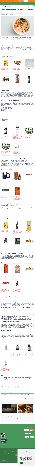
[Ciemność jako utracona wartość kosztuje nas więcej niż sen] (9, 408)
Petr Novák (3, 413)
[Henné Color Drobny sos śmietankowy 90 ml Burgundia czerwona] (5, 240)
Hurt (1, 429)
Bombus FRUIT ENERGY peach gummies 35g (5, 69)
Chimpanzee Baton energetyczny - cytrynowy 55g (28, 231)
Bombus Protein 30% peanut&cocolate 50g (17, 69)
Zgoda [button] (21, 462)
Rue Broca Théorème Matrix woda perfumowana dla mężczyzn (16, 247)
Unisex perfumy (17, 394)
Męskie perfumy (11, 394)
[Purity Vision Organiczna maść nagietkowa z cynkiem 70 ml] (5, 146)
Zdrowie (21, 8)
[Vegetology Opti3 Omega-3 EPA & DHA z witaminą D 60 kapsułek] (5, 363)
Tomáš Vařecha (20, 413)
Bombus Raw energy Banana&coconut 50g (28, 247)
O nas (1, 428)
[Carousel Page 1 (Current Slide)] (17, 418)
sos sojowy (4, 109)
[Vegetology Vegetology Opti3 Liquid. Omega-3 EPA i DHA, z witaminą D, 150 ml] (29, 347)
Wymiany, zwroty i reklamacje (16, 429)
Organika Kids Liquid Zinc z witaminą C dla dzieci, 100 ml (5, 136)
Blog (17, 8)
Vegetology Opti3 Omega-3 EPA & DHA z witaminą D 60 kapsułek (5, 369)
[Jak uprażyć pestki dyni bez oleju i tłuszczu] (25, 408)
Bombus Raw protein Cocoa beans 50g (5, 84)
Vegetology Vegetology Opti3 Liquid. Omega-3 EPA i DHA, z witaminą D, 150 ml (29, 354)
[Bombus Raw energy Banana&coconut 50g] (29, 240)
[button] (4, 440)
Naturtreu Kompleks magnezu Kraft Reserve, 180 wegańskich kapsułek (5, 182)
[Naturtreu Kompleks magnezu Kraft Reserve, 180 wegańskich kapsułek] (5, 175)
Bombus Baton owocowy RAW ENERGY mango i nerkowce (29, 182)
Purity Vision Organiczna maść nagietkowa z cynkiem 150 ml (29, 136)
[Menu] (2, 6)
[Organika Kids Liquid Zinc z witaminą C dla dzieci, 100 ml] (5, 130)
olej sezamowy (4, 111)
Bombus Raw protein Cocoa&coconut (5, 197)
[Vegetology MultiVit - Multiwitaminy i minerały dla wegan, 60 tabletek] (5, 347)
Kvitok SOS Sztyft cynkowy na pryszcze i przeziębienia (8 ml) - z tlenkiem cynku (17, 153)
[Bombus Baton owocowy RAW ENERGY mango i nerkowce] (29, 175)
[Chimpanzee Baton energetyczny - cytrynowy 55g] (29, 225)
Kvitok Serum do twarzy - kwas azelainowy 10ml (29, 69)
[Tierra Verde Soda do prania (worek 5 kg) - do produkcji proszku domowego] (17, 268)
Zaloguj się (31, 430)
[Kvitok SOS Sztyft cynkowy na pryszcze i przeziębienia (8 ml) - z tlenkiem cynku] (17, 146)
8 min (8, 14)
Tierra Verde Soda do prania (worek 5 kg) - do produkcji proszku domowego (17, 275)
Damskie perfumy (4, 394)
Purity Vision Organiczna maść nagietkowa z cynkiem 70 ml (5, 152)
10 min (9, 413)
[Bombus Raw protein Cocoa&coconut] (5, 191)
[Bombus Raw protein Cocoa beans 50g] (5, 78)
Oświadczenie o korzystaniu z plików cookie (16, 436)
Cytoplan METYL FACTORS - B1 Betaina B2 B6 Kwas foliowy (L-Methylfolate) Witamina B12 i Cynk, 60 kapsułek (17, 137)
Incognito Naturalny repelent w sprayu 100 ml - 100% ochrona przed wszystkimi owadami (29, 85)
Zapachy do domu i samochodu (25, 394)
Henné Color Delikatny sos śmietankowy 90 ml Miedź (17, 182)
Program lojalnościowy (15, 430)
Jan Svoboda (3, 14)
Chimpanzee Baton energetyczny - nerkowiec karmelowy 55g (17, 85)
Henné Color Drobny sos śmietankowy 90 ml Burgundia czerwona (5, 247)
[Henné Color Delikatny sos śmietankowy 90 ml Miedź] (17, 175)
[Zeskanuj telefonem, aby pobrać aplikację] (3, 435)
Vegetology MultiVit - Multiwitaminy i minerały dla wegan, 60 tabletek (5, 353)
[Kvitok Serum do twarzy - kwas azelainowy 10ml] (29, 63)
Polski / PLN (28, 433)
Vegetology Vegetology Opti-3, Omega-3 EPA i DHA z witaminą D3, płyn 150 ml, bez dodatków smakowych (17, 354)
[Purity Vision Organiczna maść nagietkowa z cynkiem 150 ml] (29, 130)
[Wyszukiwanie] (26, 6)
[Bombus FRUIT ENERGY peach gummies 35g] (5, 63)
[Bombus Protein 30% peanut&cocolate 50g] (17, 63)
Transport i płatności (15, 428)
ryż (2, 108)
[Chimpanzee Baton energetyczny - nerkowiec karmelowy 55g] (17, 78)
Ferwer (15, 8)
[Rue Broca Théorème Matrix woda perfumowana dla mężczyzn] (17, 240)
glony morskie (4, 118)
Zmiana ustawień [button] (26, 462)
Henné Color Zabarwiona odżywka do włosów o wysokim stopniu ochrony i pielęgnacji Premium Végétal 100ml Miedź (17, 198)
